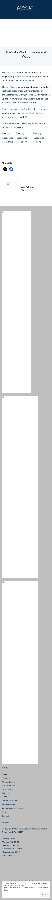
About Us (6, 778)
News (4, 812)
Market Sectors (8, 782)
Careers (5, 793)
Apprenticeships (9, 804)
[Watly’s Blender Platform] (13, 188)
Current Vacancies (9, 800)
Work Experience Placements (14, 808)
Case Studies (7, 789)
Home (4, 774)
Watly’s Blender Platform (28, 188)
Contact (5, 816)
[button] (9, 138)
